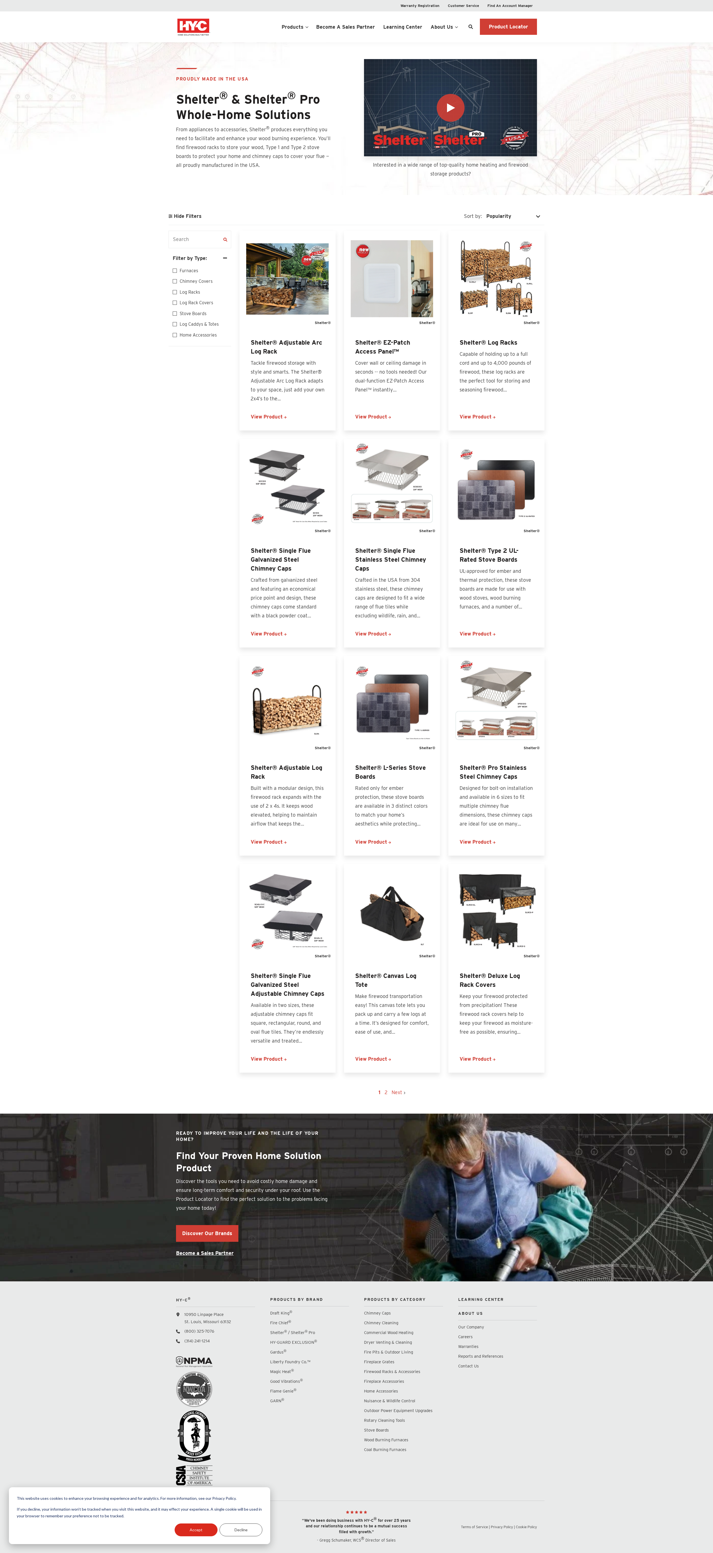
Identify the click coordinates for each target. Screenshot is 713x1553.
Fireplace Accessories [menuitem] (384, 1381)
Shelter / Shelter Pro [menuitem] (292, 1332)
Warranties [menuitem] (469, 1346)
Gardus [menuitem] (278, 1352)
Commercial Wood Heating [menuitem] (388, 1332)
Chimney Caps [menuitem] (377, 1313)
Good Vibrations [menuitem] (286, 1381)
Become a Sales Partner (205, 1253)
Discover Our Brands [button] (207, 1233)
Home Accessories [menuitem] (381, 1391)
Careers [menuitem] (465, 1336)
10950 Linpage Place (204, 1314)
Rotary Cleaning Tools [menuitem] (384, 1420)
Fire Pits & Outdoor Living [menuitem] (388, 1352)
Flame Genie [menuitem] (283, 1391)
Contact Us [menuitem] (468, 1366)
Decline (241, 1529)
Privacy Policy (502, 1527)
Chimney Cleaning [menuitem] (381, 1322)
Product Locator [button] (508, 27)
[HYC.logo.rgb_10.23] (215, 27)
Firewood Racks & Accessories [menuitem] (392, 1371)
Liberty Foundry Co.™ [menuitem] (290, 1361)
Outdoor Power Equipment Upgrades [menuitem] (398, 1410)
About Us (442, 27)
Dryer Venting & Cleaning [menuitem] (388, 1342)
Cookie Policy (526, 1527)
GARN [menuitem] (277, 1400)
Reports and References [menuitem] (480, 1356)
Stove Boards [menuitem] (376, 1430)
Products (293, 27)
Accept (196, 1529)
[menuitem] (420, 5)
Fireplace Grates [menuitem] (379, 1361)
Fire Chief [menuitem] (280, 1322)
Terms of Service (474, 1527)
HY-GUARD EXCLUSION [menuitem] (293, 1342)
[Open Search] (471, 27)
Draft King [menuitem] (281, 1313)
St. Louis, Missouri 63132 (207, 1321)
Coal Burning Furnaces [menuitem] (385, 1449)
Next (398, 1092)
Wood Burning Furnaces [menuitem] (386, 1439)
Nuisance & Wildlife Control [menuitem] (389, 1400)
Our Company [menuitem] (471, 1327)
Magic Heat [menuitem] (282, 1371)
